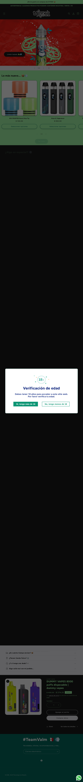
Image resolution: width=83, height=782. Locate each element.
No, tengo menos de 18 (56, 404)
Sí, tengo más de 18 (25, 404)
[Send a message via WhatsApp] (79, 778)
